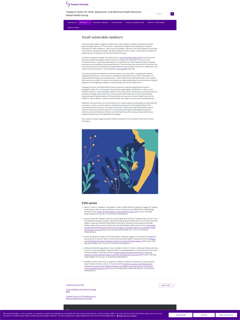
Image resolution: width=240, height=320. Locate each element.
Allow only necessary (226, 315)
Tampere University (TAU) (75, 285)
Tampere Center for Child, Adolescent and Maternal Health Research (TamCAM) (81, 297)
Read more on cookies (128, 316)
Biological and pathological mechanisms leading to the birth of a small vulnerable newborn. (120, 240)
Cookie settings (181, 315)
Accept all (204, 315)
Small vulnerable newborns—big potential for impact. (116, 212)
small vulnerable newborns (129, 58)
